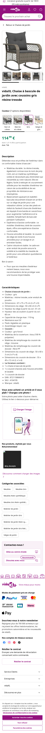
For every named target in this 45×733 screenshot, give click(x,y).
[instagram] (9, 642)
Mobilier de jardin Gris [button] (13, 515)
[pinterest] (14, 642)
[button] (7, 123)
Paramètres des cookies (22, 728)
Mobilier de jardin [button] (11, 509)
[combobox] (22, 16)
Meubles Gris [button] (21, 489)
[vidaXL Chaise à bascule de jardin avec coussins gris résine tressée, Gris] (22, 51)
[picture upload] (22, 426)
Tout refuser (22, 723)
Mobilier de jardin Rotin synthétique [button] (16, 522)
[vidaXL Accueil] (15, 9)
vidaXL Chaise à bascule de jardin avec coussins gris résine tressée (21, 95)
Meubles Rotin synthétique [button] (14, 496)
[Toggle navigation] (4, 9)
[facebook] (4, 642)
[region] (22, 715)
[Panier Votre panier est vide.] (41, 9)
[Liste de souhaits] (34, 9)
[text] (8, 138)
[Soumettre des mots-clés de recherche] (39, 16)
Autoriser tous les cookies (22, 717)
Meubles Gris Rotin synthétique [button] (16, 502)
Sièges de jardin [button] (10, 535)
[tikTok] (19, 642)
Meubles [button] (7, 489)
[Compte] (29, 9)
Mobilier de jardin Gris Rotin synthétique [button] (16, 528)
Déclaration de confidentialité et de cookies (20, 713)
